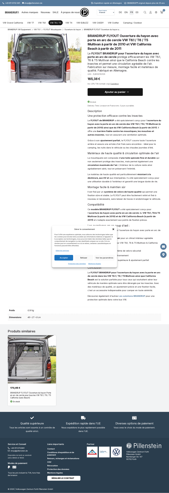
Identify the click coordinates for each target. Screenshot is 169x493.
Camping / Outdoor (132, 23)
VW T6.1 (42, 23)
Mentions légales (94, 264)
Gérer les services (62, 251)
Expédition (114, 84)
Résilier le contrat (63, 478)
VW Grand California (13, 23)
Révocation (52, 466)
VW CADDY (98, 23)
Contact (51, 449)
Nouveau (45, 12)
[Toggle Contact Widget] (163, 246)
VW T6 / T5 (55, 23)
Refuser (83, 257)
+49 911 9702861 (17, 448)
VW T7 (30, 23)
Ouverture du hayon (72, 29)
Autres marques (30, 12)
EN (126, 12)
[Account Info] (150, 12)
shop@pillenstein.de (19, 451)
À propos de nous (70, 12)
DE (120, 12)
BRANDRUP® (12, 12)
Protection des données (77, 264)
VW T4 (68, 23)
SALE (55, 12)
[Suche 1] (145, 12)
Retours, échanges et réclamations (63, 458)
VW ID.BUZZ (82, 23)
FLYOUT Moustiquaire (52, 29)
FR (131, 12)
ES (137, 12)
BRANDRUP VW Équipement (19, 29)
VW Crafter (113, 23)
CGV (49, 462)
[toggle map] (163, 255)
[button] (113, 229)
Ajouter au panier (115, 92)
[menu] (45, 12)
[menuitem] (13, 12)
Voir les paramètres (104, 257)
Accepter (64, 257)
